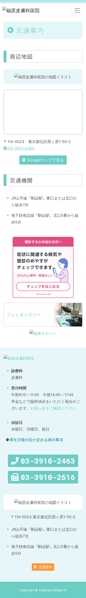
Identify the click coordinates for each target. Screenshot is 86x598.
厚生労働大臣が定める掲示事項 (36, 439)
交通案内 (45, 567)
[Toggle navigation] (77, 10)
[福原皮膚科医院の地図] (43, 112)
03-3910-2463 (21, 148)
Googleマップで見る (45, 160)
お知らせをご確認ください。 (55, 408)
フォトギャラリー (24, 314)
